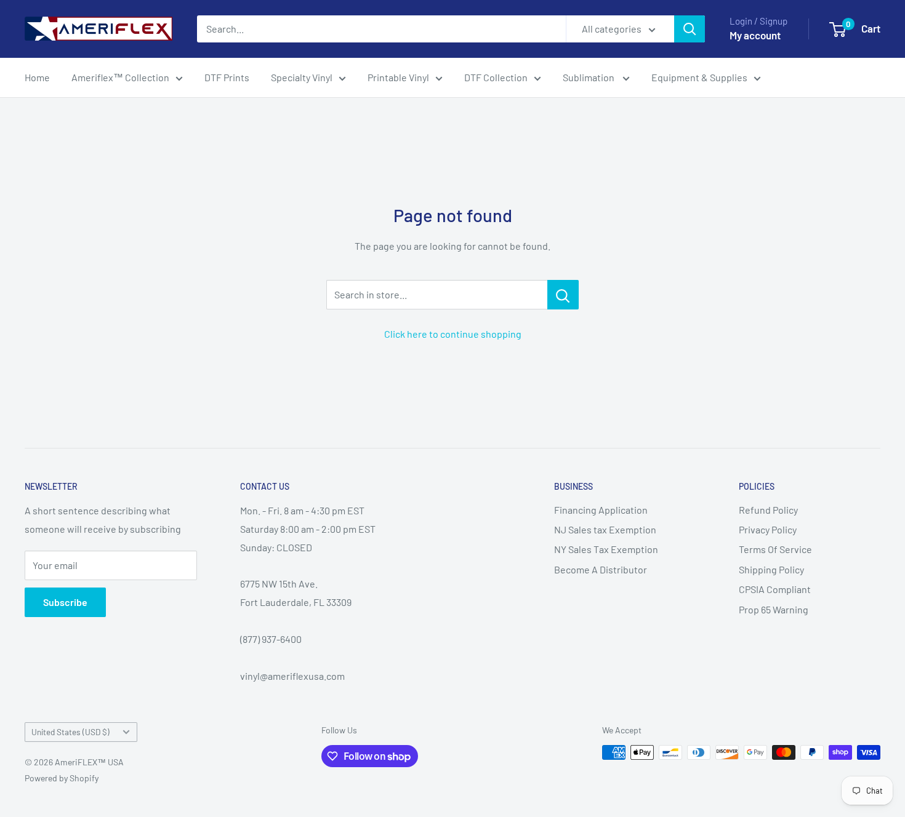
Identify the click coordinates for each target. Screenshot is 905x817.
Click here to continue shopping (452, 334)
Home (37, 77)
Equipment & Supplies (699, 77)
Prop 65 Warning (773, 609)
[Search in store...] (563, 294)
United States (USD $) (70, 732)
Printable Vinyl (398, 77)
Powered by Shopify (62, 778)
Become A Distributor (600, 569)
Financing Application (601, 510)
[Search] (689, 28)
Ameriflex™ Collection (120, 77)
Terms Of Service (775, 549)
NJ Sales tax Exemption (605, 529)
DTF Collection (496, 77)
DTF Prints (226, 77)
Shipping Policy (771, 569)
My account (755, 35)
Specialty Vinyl (301, 77)
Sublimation (589, 77)
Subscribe (65, 602)
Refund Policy (768, 510)
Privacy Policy (768, 529)
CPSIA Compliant (775, 589)
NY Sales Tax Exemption (606, 549)
